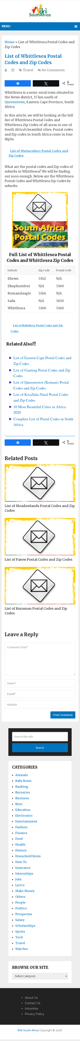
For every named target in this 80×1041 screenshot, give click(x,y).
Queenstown (15, 102)
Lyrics (20, 885)
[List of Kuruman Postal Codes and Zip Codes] (40, 585)
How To (21, 862)
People (20, 902)
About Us (31, 997)
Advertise (31, 1008)
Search (40, 747)
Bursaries (22, 792)
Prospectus (23, 914)
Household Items (28, 856)
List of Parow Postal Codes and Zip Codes (38, 559)
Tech (19, 937)
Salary (20, 920)
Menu (6, 26)
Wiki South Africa (28, 1030)
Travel (28, 70)
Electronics (24, 815)
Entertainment (26, 821)
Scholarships (25, 926)
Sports (20, 931)
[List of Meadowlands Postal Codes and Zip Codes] (40, 483)
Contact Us (32, 1003)
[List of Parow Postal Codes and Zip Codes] (40, 536)
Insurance (23, 868)
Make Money (25, 891)
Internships (24, 873)
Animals (21, 775)
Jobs (18, 879)
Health (20, 844)
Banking (21, 786)
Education (22, 810)
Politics (21, 908)
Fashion (21, 827)
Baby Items (23, 781)
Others (20, 897)
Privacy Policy (34, 1014)
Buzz (19, 804)
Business (22, 798)
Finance (21, 833)
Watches (21, 949)
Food (19, 839)
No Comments (53, 70)
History (21, 850)
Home (10, 42)
